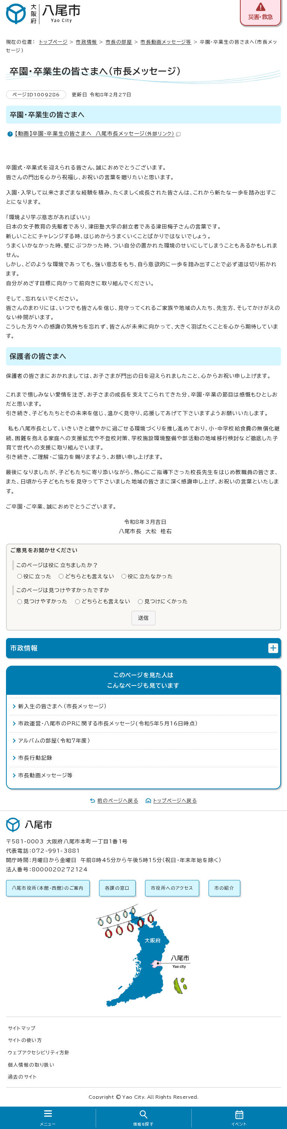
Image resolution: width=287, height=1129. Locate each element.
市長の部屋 (119, 42)
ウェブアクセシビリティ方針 (39, 1052)
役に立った (38, 576)
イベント (239, 1124)
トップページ (53, 42)
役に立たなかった (150, 576)
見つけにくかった (166, 601)
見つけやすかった (46, 601)
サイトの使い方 (25, 1040)
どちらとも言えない (89, 576)
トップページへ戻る (175, 800)
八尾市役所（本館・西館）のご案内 (48, 888)
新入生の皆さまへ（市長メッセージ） (62, 706)
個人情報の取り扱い (31, 1065)
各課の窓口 (117, 888)
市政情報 (86, 42)
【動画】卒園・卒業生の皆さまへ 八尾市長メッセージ (94, 133)
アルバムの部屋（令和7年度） (54, 740)
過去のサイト (22, 1076)
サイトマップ (22, 1028)
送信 (143, 618)
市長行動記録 (35, 758)
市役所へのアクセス (172, 888)
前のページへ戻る (118, 800)
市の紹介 (224, 888)
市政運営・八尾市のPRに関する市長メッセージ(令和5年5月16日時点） (108, 723)
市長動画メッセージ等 (166, 42)
